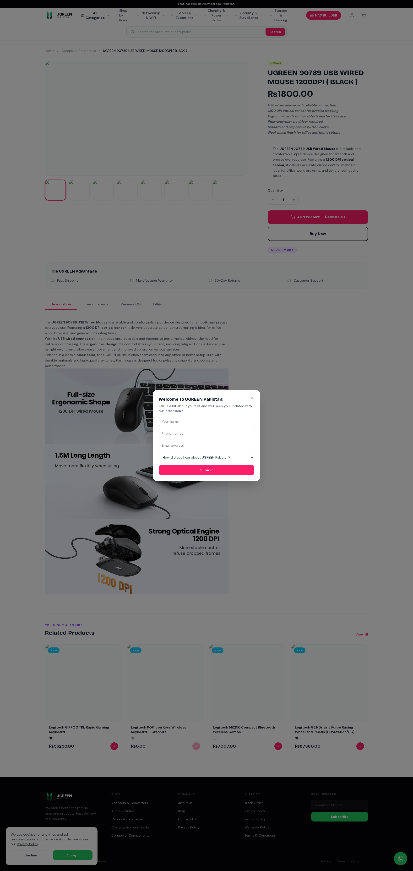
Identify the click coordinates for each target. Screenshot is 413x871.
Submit (206, 470)
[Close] (252, 398)
